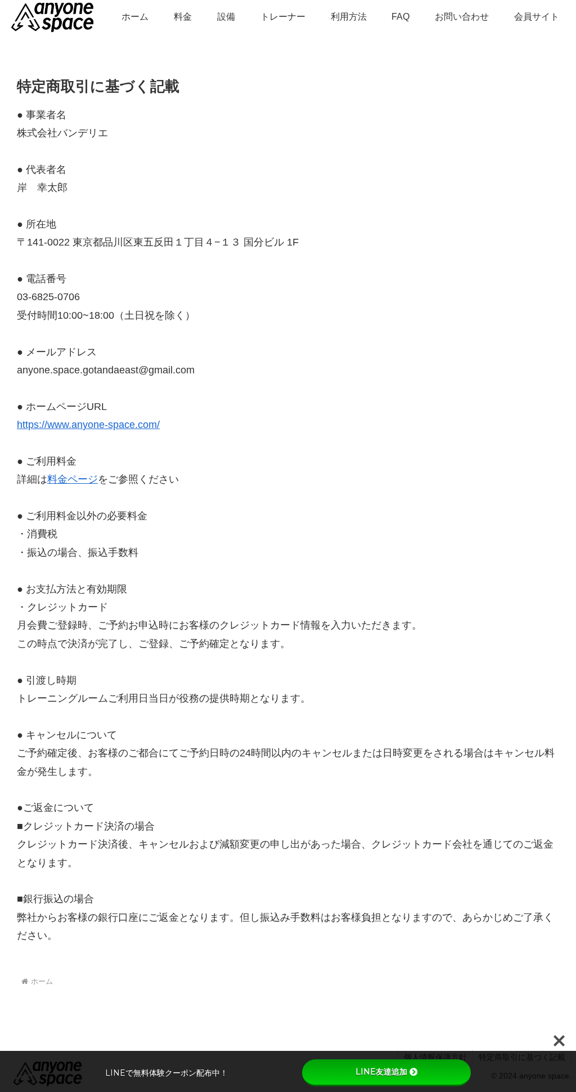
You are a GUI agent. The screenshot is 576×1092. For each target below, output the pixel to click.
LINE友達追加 (381, 1072)
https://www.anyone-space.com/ (88, 424)
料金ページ (72, 479)
